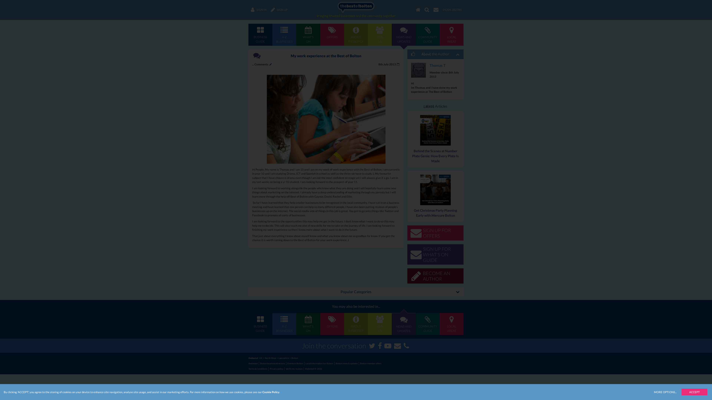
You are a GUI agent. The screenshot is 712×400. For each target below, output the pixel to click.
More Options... (665, 392)
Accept (694, 392)
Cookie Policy (270, 392)
